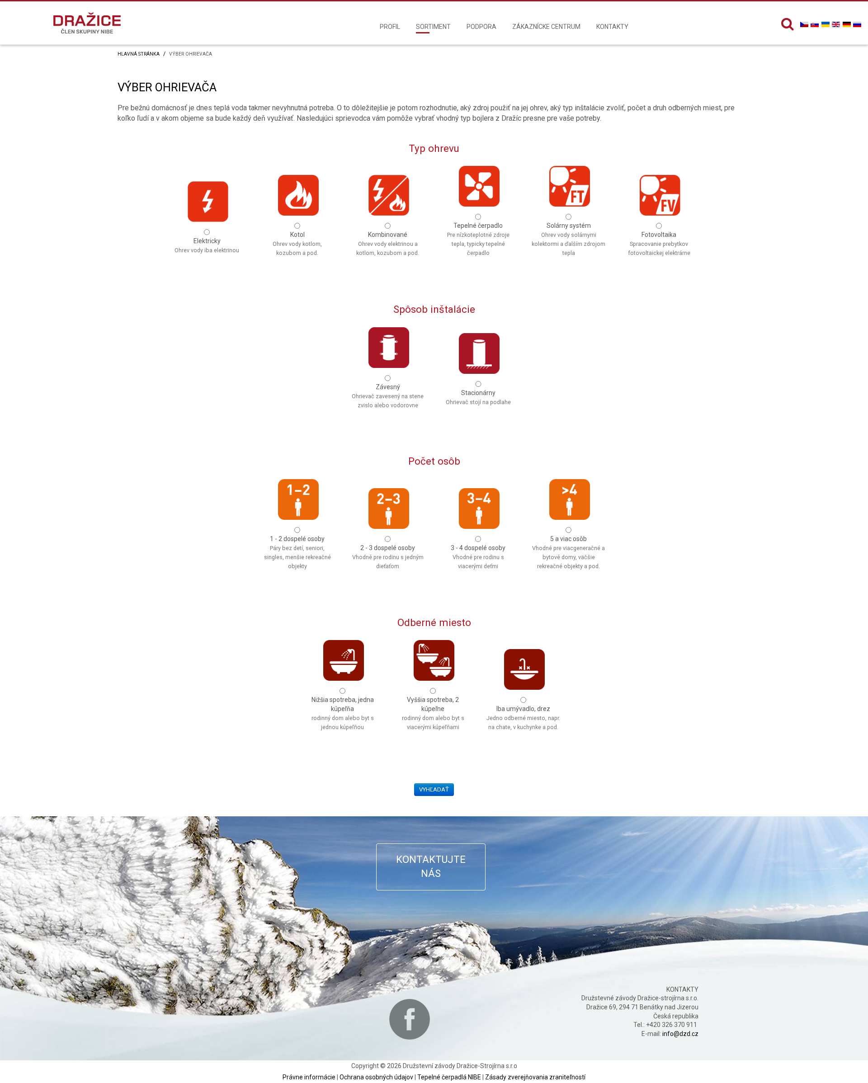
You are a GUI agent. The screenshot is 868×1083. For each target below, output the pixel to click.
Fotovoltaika (659, 240)
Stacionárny (478, 397)
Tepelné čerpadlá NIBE (449, 1077)
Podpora (481, 26)
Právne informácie (309, 1077)
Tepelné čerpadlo (478, 231)
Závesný (388, 393)
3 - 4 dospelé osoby (478, 554)
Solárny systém (568, 231)
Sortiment (433, 26)
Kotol (297, 240)
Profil (390, 26)
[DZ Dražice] (87, 22)
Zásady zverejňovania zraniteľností (535, 1077)
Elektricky (207, 245)
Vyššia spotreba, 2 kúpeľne (433, 706)
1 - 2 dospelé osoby (297, 545)
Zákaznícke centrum (546, 26)
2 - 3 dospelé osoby (388, 554)
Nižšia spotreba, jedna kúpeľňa (342, 706)
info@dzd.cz (680, 1033)
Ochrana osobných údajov (376, 1077)
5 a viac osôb (568, 545)
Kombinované (387, 240)
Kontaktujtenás (431, 866)
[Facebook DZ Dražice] (409, 1019)
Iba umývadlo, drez (523, 715)
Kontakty (612, 26)
